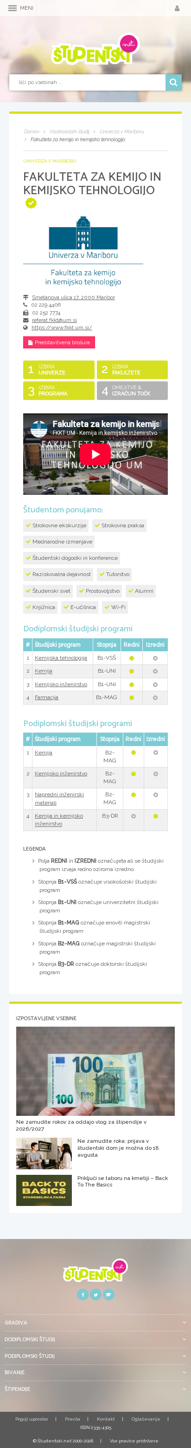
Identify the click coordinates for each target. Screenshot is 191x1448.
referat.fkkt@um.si (54, 320)
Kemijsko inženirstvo (61, 684)
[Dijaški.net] (95, 1273)
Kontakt (106, 1419)
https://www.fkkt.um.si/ (62, 327)
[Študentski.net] (95, 49)
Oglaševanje (146, 1419)
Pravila (72, 1419)
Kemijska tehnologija (61, 658)
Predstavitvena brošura (62, 343)
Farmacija (46, 697)
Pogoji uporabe (31, 1419)
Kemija (43, 671)
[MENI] (12, 8)
